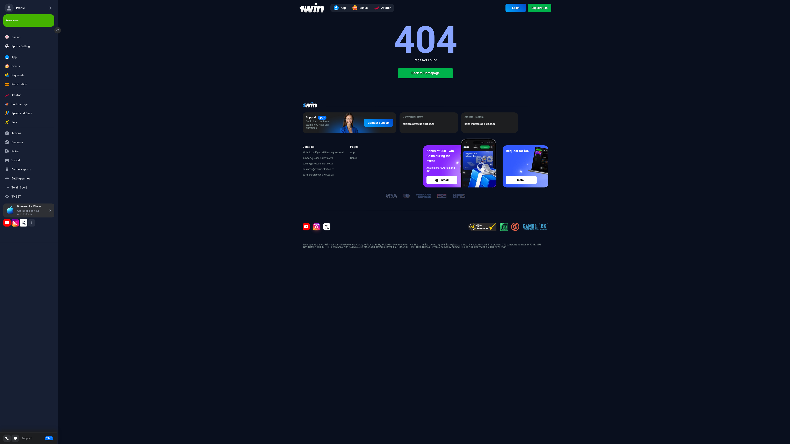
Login (515, 7)
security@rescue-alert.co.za (318, 163)
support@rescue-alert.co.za (318, 158)
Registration (539, 7)
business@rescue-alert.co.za (318, 169)
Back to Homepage (425, 73)
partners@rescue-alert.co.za (318, 174)
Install (444, 180)
